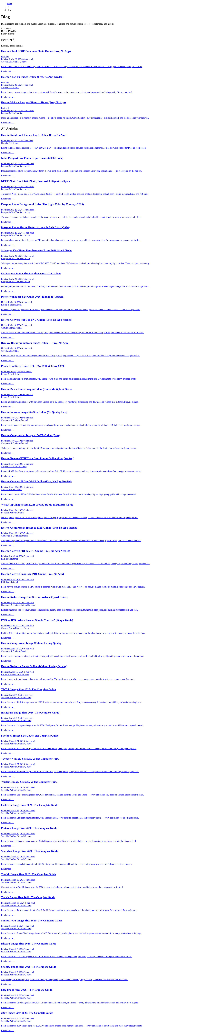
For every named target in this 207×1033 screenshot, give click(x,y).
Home (9, 3)
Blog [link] (9, 10)
